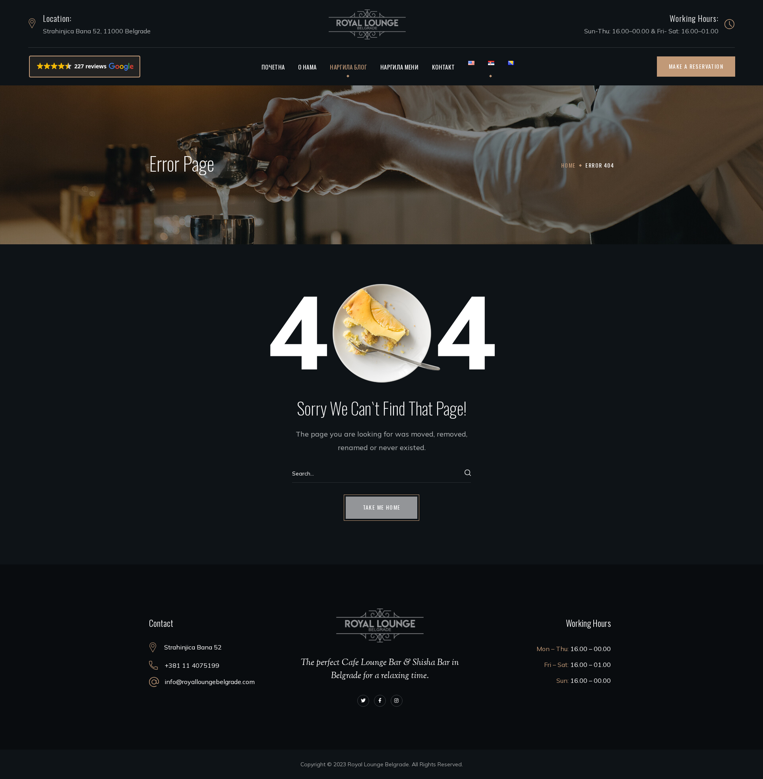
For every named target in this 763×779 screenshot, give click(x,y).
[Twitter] (363, 701)
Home (568, 165)
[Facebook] (380, 701)
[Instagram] (397, 701)
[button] (85, 66)
